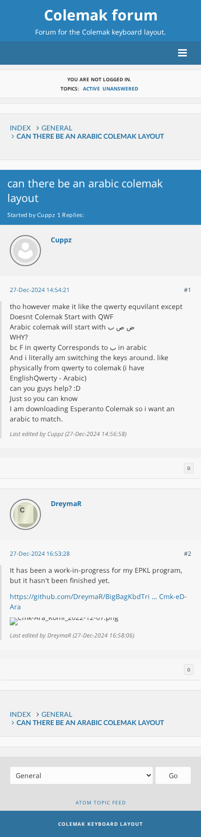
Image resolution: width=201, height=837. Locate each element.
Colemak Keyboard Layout (100, 823)
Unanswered (120, 88)
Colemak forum (101, 15)
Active (91, 88)
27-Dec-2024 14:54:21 (40, 290)
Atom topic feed (101, 802)
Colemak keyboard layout (123, 31)
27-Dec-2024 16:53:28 (40, 553)
